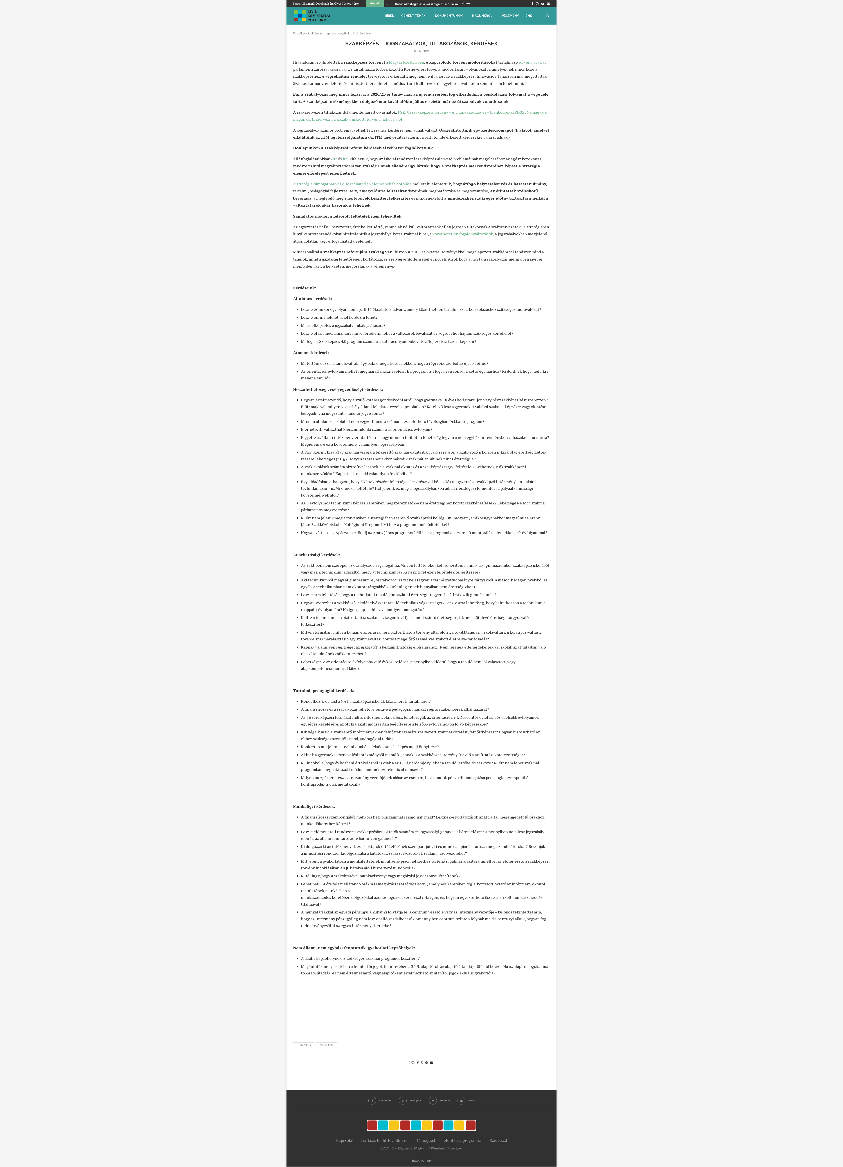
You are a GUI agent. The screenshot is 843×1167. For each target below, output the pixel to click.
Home (466, 3)
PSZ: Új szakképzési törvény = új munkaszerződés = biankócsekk (455, 112)
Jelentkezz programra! (462, 1140)
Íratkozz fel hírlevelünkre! (385, 1140)
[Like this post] (412, 1062)
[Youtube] (542, 3)
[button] (387, 3)
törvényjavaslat (532, 62)
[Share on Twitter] (421, 1062)
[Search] (548, 16)
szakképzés (326, 1045)
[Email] (548, 3)
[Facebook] (532, 3)
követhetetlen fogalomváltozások (462, 233)
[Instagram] (537, 3)
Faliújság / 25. (404, 4)
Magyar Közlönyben (406, 62)
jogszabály (303, 1045)
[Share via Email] (431, 1062)
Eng (529, 16)
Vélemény (510, 16)
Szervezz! (498, 1140)
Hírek (389, 16)
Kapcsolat (345, 1140)
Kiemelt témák (413, 16)
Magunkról (482, 16)
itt (335, 158)
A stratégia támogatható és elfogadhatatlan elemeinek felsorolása (352, 183)
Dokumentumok (449, 16)
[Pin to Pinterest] (426, 1062)
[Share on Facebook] (418, 1062)
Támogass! (425, 1140)
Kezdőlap (299, 33)
